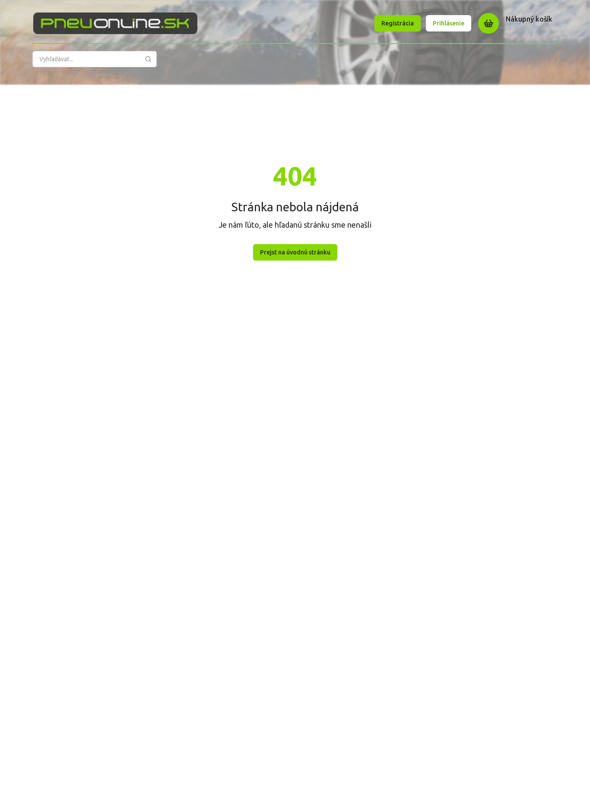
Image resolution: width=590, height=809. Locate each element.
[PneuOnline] (115, 23)
